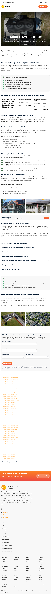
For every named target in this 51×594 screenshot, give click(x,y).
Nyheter (4, 528)
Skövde (40, 579)
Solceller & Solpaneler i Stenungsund (11, 379)
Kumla (27, 572)
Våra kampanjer (5, 539)
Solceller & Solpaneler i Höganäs (10, 429)
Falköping (4, 561)
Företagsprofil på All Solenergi (33, 590)
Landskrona (41, 568)
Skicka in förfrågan (7, 363)
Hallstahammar (5, 566)
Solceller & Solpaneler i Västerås (9, 454)
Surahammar (29, 561)
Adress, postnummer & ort (8, 348)
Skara (27, 557)
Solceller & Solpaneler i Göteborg (10, 447)
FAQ (3, 525)
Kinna (27, 559)
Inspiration (4, 531)
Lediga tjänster (5, 536)
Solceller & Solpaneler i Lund (9, 421)
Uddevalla (4, 579)
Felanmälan (4, 533)
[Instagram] (43, 2)
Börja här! (46, 217)
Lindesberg (16, 572)
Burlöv (40, 570)
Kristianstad (4, 570)
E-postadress (29, 354)
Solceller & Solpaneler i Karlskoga (10, 441)
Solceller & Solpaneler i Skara (9, 381)
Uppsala (40, 577)
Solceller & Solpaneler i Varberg (9, 456)
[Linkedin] (46, 2)
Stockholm (28, 579)
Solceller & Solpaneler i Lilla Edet (9, 385)
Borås (15, 586)
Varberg (28, 577)
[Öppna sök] (48, 2)
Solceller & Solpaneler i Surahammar (10, 398)
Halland (27, 584)
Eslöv (27, 570)
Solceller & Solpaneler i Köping (9, 408)
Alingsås (15, 561)
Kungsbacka (41, 581)
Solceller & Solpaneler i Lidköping (10, 387)
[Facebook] (41, 2)
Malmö (27, 581)
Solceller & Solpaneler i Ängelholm (10, 435)
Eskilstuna (4, 586)
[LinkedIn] (7, 592)
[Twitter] (5, 592)
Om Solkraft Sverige (7, 545)
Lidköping (16, 559)
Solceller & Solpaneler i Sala (9, 402)
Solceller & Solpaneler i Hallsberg (10, 443)
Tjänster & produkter (7, 548)
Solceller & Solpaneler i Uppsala (9, 458)
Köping (40, 564)
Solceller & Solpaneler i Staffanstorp (10, 419)
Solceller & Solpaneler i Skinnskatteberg (11, 400)
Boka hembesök (6, 542)
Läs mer (25, 43)
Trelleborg (41, 566)
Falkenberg (41, 584)
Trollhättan (16, 579)
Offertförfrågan (43, 6)
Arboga (27, 566)
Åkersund (16, 575)
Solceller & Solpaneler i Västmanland (10, 452)
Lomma (27, 568)
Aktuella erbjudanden (7, 551)
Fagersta (16, 566)
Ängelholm (4, 572)
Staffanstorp (4, 568)
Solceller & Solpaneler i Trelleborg (10, 416)
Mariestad (41, 557)
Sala (2, 564)
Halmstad (16, 584)
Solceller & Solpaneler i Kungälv (9, 392)
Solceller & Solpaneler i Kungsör (9, 406)
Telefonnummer (6, 354)
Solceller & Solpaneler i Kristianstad (10, 427)
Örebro (15, 581)
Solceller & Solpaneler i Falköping (10, 394)
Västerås (16, 577)
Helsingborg (4, 584)
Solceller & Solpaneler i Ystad (9, 450)
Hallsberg (4, 575)
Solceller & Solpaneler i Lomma (9, 423)
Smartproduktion (45, 590)
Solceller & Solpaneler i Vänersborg (10, 377)
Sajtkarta (23, 590)
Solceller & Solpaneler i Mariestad (10, 383)
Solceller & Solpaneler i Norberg (9, 404)
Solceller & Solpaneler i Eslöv (9, 431)
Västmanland (4, 577)
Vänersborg (4, 557)
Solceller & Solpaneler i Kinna (9, 390)
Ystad (40, 575)
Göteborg (28, 575)
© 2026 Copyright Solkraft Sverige (9, 590)
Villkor (19, 590)
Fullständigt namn (6, 341)
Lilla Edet (3, 559)
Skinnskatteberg (42, 561)
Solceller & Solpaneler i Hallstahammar (11, 410)
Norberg (15, 564)
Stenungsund (16, 557)
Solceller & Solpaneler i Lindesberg (10, 437)
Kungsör (28, 564)
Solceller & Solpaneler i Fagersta (10, 412)
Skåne (3, 581)
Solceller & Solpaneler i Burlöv (9, 433)
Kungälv (40, 559)
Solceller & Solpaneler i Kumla (9, 439)
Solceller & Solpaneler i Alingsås (9, 396)
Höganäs (16, 570)
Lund (15, 568)
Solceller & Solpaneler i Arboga (9, 414)
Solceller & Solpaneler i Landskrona (10, 425)
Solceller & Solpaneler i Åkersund (10, 445)
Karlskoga (41, 572)
